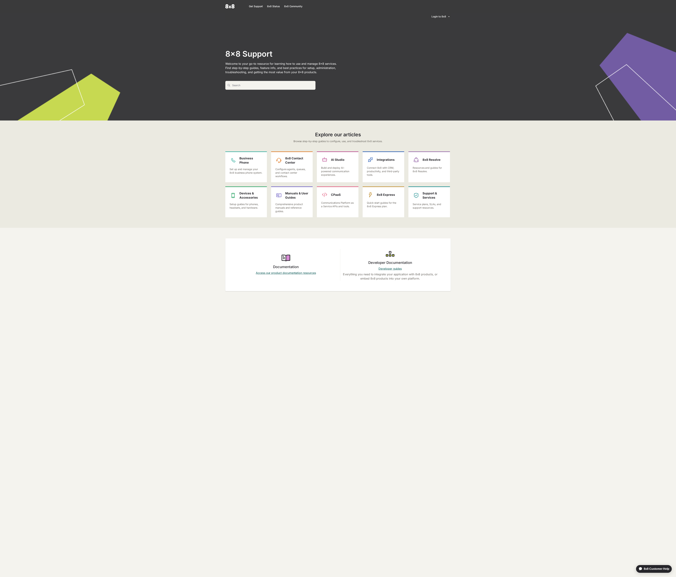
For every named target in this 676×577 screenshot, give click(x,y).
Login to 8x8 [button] (438, 16)
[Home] (229, 6)
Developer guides (390, 268)
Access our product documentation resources (286, 273)
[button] (668, 568)
